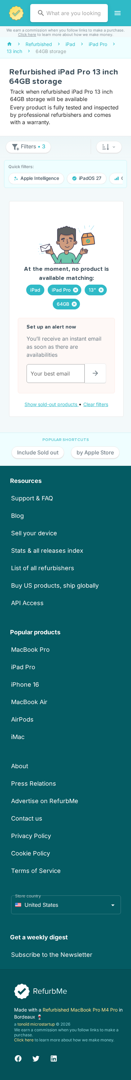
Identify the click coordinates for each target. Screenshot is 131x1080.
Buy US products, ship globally (55, 585)
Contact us (26, 818)
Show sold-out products (52, 404)
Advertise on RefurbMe (44, 800)
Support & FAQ (32, 498)
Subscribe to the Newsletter (51, 954)
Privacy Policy (31, 835)
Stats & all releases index (47, 550)
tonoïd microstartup (36, 1024)
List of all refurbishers (42, 568)
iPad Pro (23, 667)
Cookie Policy (30, 853)
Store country (28, 895)
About (19, 766)
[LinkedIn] (54, 1057)
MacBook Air (29, 701)
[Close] (76, 290)
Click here (27, 34)
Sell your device (34, 533)
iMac (18, 736)
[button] (109, 147)
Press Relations (33, 783)
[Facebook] (18, 1057)
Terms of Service (36, 870)
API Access (27, 602)
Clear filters (95, 404)
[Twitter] (36, 1057)
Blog (17, 515)
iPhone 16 (25, 684)
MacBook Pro (30, 649)
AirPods (22, 719)
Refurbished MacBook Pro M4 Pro (81, 1010)
